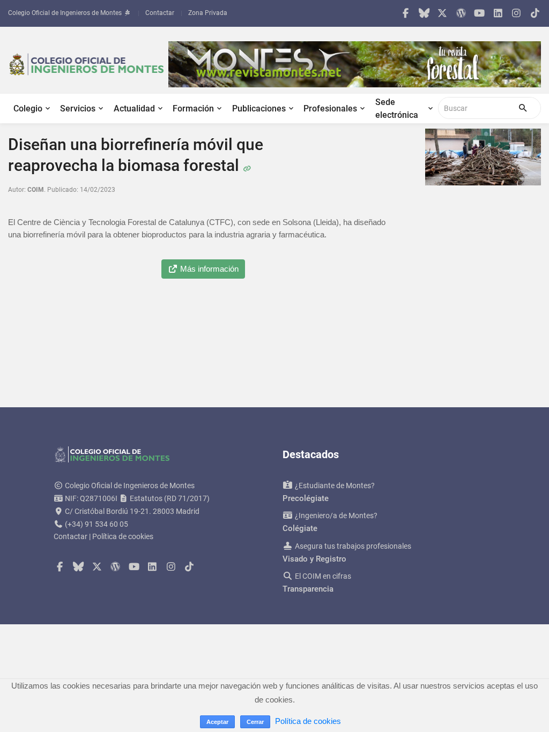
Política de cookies (122, 536)
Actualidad (134, 108)
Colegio (27, 108)
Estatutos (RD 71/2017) (169, 498)
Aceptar (217, 722)
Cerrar (255, 722)
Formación (193, 108)
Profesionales (330, 108)
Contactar (159, 13)
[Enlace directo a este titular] (247, 165)
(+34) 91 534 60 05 (96, 524)
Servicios (77, 108)
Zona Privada (207, 13)
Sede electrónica (396, 108)
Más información (208, 268)
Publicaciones (259, 108)
